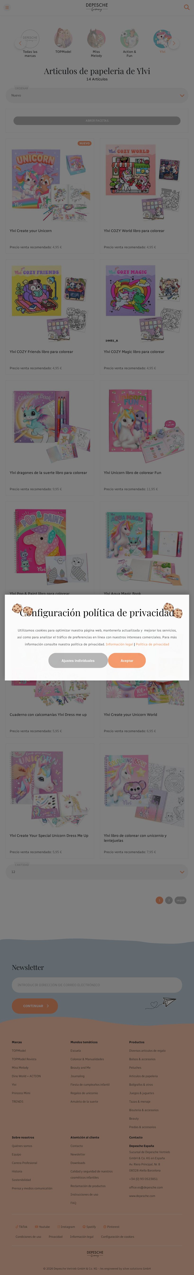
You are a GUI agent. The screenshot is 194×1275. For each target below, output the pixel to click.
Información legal (119, 644)
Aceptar (127, 660)
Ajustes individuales (78, 660)
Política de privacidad (152, 644)
